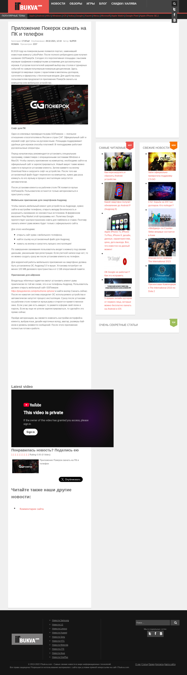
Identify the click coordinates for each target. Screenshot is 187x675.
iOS (65, 15)
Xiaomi (88, 15)
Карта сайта (169, 664)
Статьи (144, 664)
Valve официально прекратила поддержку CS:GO (160, 176)
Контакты (159, 664)
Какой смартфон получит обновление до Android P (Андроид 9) (117, 205)
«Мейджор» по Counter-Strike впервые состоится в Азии (161, 232)
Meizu (96, 15)
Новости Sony (58, 637)
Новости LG (57, 624)
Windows (56, 15)
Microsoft (105, 15)
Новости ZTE (58, 649)
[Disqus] (49, 559)
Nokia (71, 15)
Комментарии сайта (31, 508)
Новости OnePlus (60, 657)
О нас (138, 664)
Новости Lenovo (59, 628)
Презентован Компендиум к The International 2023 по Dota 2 (162, 288)
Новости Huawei (59, 632)
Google (79, 15)
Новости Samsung (60, 620)
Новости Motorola (60, 645)
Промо (151, 664)
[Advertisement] (49, 358)
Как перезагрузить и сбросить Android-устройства (114, 176)
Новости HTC (58, 641)
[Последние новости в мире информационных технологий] (28, 6)
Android (40, 15)
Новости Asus (58, 653)
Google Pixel (132, 15)
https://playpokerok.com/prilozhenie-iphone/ (33, 291)
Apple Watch (117, 15)
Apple (32, 15)
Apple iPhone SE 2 (149, 15)
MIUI (48, 15)
